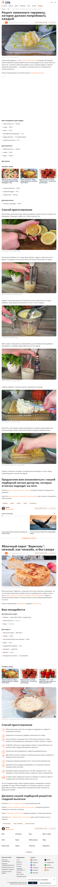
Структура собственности (20, 869)
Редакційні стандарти (8, 869)
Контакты (19, 864)
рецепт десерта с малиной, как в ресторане (23, 496)
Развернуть (29, 852)
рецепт (19, 503)
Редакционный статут (8, 867)
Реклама (18, 866)
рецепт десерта (7, 823)
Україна (5, 5)
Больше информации (45, 883)
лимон (25, 503)
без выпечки (33, 503)
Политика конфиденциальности (8, 864)
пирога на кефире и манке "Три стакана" (21, 807)
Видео (41, 5)
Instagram (35, 867)
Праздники (46, 846)
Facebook (35, 870)
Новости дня (5, 846)
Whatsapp (35, 873)
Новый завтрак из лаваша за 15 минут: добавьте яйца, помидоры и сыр (10, 181)
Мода (44, 840)
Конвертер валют (21, 876)
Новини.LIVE (36, 603)
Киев (3, 840)
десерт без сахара (29, 823)
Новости (11, 5)
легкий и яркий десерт (28, 60)
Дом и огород (47, 834)
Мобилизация (33, 840)
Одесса (17, 846)
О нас (18, 860)
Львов (17, 840)
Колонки (34, 5)
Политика (32, 846)
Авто (3, 834)
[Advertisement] (27, 81)
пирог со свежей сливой (16, 803)
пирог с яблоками (18, 823)
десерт (12, 503)
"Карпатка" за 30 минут (14, 813)
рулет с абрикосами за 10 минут (19, 817)
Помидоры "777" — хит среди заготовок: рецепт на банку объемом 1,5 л (47, 681)
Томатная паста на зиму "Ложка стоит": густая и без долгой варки (47, 181)
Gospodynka (21, 603)
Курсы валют (20, 874)
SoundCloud (50, 867)
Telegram (35, 862)
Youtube (35, 860)
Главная (3, 9)
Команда (18, 872)
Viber (34, 865)
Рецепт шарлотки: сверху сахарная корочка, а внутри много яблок (28, 181)
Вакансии (19, 862)
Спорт (28, 5)
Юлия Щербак (10, 509)
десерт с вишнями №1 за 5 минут (18, 490)
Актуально (18, 834)
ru (51, 2)
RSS (48, 870)
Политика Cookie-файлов (7, 872)
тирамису (5, 503)
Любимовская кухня (37, 73)
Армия (16, 5)
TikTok (48, 860)
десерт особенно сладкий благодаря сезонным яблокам (24, 595)
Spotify (49, 865)
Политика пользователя (5, 860)
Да (32, 883)
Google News (50, 862)
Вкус (9, 9)
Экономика (22, 5)
